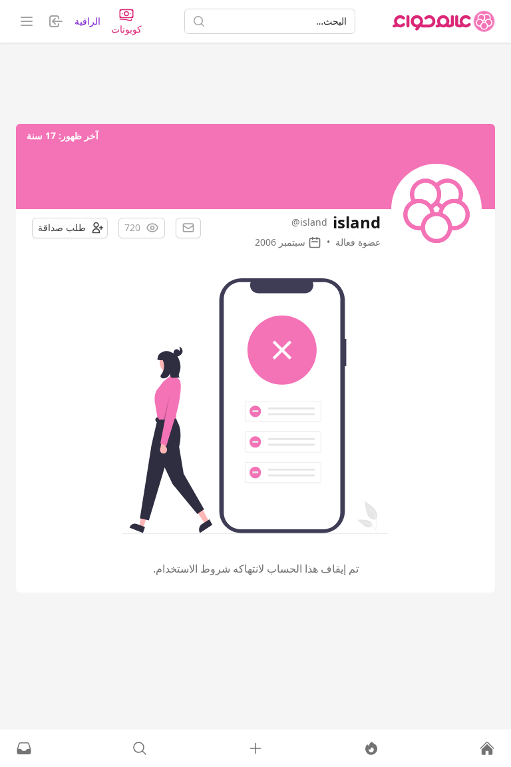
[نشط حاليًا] (371, 748)
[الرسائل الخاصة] (24, 748)
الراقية (87, 21)
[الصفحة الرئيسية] (444, 21)
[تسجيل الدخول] (255, 748)
